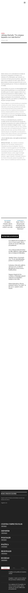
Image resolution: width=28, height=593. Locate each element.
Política (3, 33)
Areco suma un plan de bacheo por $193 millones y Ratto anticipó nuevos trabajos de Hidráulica (18, 251)
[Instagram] (11, 503)
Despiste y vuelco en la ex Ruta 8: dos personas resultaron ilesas (17, 578)
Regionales (6, 551)
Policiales (5, 537)
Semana (5, 568)
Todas (22, 568)
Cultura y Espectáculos (11, 524)
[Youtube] (16, 503)
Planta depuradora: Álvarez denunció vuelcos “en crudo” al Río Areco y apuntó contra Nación (17, 286)
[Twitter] (13, 503)
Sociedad (5, 558)
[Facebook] (9, 503)
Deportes (5, 531)
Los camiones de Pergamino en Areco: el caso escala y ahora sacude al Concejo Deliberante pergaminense (17, 243)
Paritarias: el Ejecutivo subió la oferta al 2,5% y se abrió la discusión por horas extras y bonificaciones (17, 267)
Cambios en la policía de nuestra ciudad (17, 572)
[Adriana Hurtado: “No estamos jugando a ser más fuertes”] (14, 57)
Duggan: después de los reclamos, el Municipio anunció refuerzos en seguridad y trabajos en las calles (17, 277)
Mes (14, 568)
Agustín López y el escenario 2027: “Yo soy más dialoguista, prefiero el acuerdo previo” (16, 259)
